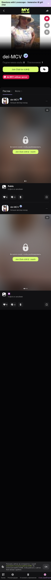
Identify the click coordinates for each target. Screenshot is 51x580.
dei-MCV (14, 99)
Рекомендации (13, 577)
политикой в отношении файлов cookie (19, 566)
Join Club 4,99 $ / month (25, 151)
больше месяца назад (18, 102)
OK (46, 566)
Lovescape (21, 2)
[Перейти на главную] (26, 11)
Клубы (3, 577)
